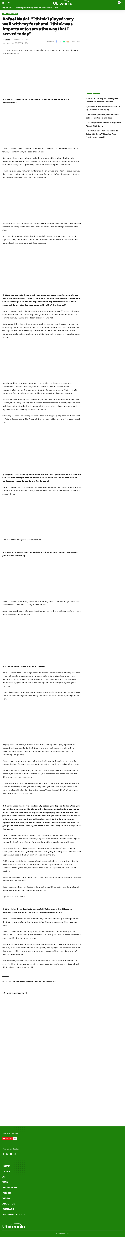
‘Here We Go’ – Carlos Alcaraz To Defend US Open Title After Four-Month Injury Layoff (102, 134)
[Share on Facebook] (56, 41)
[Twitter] (7, 1154)
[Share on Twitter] (60, 41)
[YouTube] (11, 1154)
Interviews (12, 13)
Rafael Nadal (32, 982)
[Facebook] (3, 1154)
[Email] (67, 41)
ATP (4, 13)
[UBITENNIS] (62, 2)
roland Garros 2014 (48, 982)
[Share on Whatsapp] (64, 41)
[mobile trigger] (4, 2)
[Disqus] (41, 1025)
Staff (7, 40)
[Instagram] (15, 1154)
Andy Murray (19, 982)
